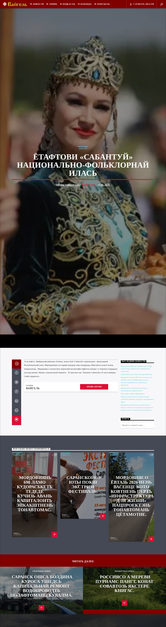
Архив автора (94, 413)
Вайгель (88, 197)
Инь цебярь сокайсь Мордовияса (132, 420)
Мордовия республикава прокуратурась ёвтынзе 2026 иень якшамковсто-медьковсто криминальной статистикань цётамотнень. (137, 434)
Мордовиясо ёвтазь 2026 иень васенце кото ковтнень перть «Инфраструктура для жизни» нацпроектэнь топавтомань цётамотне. (131, 523)
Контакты (103, 4)
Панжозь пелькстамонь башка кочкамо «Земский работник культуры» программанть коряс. (137, 426)
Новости (38, 4)
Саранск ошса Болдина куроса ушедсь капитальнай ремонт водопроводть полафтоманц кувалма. (41, 612)
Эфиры (53, 4)
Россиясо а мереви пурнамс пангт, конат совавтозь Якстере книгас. (124, 610)
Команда (86, 4)
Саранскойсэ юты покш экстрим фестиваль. (137, 401)
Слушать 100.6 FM (143, 4)
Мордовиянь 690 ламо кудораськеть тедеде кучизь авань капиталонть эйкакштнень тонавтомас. (136, 395)
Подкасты (69, 4)
